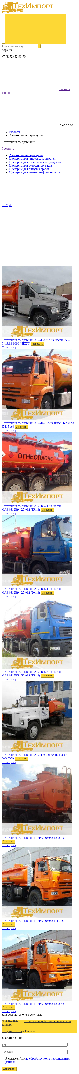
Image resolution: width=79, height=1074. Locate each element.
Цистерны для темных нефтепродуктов (35, 172)
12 (3, 205)
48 (10, 205)
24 (6, 205)
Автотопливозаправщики (26, 155)
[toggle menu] (3, 43)
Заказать (37, 343)
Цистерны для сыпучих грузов (29, 169)
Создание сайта (12, 1031)
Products (14, 132)
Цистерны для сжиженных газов (30, 165)
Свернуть (8, 148)
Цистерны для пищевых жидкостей (32, 158)
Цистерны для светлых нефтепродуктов (35, 162)
